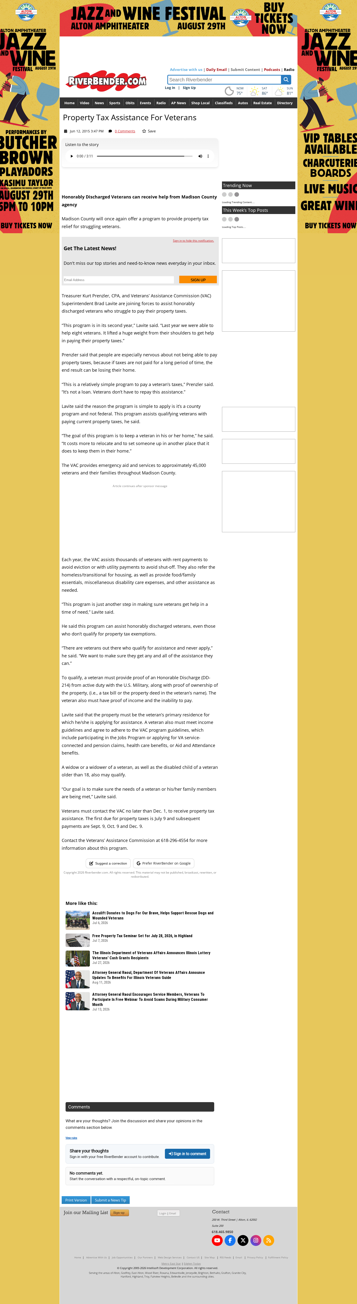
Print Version (76, 1200)
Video (84, 103)
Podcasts (272, 69)
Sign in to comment (189, 1153)
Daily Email (216, 69)
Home (69, 103)
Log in (170, 87)
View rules (71, 1138)
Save (151, 131)
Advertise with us (186, 69)
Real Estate (262, 103)
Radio (289, 69)
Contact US (193, 1257)
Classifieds (224, 103)
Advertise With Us (96, 1257)
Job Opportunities (122, 1257)
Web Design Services (170, 1257)
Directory (285, 103)
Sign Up (189, 87)
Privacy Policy (255, 1257)
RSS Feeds (225, 1257)
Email (172, 1213)
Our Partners (145, 1257)
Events (145, 103)
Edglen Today (192, 1263)
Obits (130, 103)
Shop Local (200, 103)
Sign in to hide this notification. (193, 241)
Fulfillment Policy (278, 1257)
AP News (178, 103)
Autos (243, 103)
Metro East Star (171, 1263)
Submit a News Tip (110, 1200)
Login (162, 1213)
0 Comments (125, 131)
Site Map (209, 1257)
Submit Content (245, 69)
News (99, 103)
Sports (114, 103)
